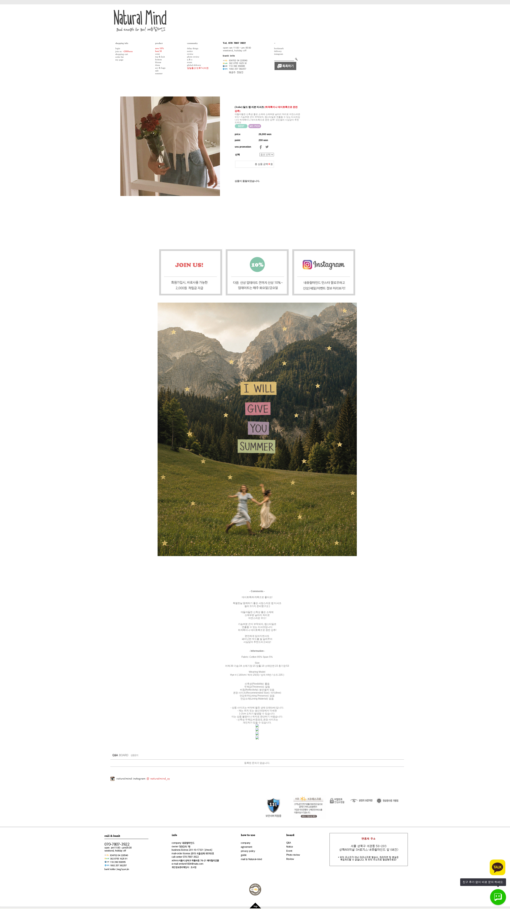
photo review (193, 57)
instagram (278, 54)
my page (119, 59)
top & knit (160, 57)
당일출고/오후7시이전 (198, 68)
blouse (158, 62)
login (117, 48)
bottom (158, 59)
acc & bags (160, 68)
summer (159, 73)
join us (118, 51)
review (190, 54)
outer (157, 54)
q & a (189, 59)
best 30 (158, 51)
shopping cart (121, 54)
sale (157, 70)
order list (119, 57)
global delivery (194, 65)
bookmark (279, 48)
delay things (192, 48)
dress (157, 65)
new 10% (159, 48)
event (189, 62)
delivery (278, 51)
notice (190, 51)
